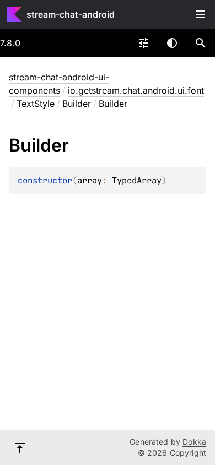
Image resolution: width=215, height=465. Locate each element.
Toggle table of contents (200, 14)
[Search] (200, 43)
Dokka (194, 441)
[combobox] (143, 43)
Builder (76, 103)
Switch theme (172, 43)
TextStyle (36, 103)
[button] (200, 43)
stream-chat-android (70, 14)
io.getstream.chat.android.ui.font (136, 90)
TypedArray (137, 180)
